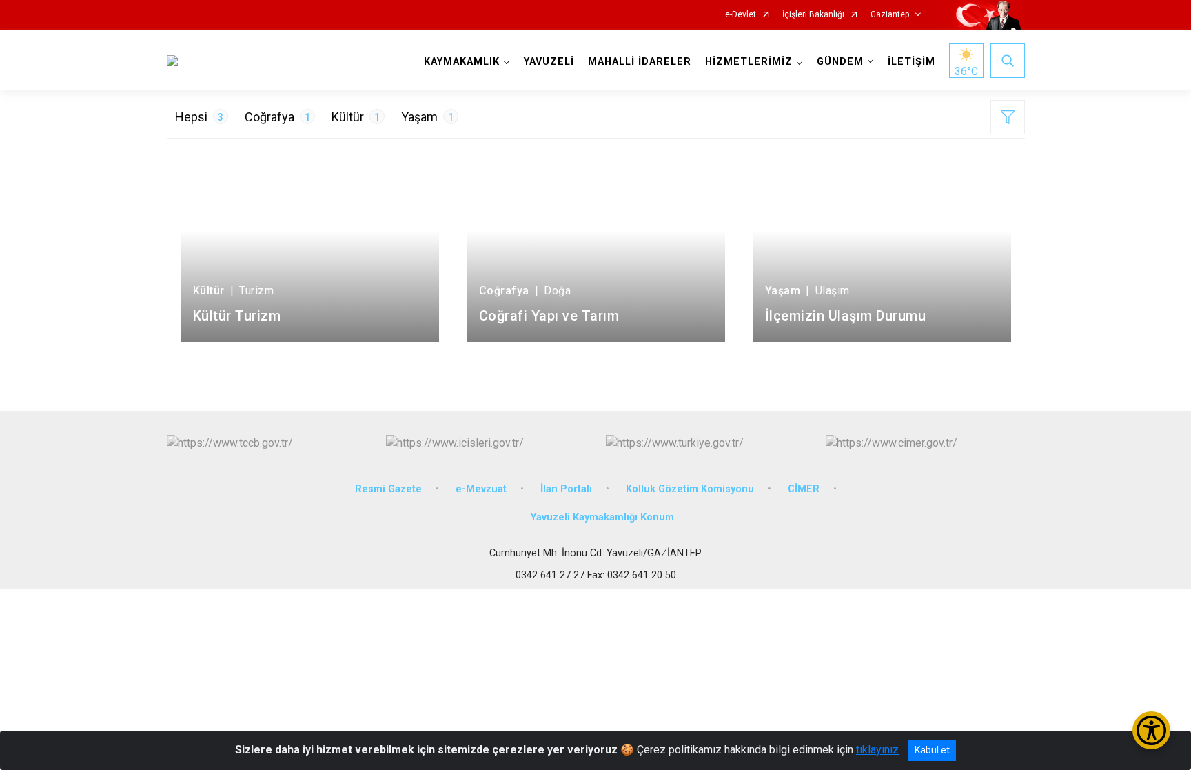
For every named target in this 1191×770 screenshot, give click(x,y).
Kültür (356, 117)
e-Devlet (740, 14)
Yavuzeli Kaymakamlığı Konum (602, 517)
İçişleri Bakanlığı (813, 14)
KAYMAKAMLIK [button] (462, 62)
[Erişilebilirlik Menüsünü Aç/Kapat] (1151, 730)
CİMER (804, 489)
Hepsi (199, 117)
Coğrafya (277, 117)
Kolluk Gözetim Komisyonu (690, 489)
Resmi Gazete (388, 489)
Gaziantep (890, 14)
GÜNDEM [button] (840, 62)
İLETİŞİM (911, 62)
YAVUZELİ (549, 62)
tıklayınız (877, 749)
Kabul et (932, 750)
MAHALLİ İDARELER (639, 62)
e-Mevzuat (481, 489)
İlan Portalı (566, 489)
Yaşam (427, 117)
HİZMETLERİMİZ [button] (749, 62)
